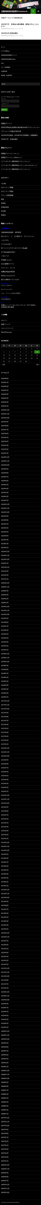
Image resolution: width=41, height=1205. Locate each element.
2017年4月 (5, 732)
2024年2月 (5, 496)
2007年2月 (5, 1157)
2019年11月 (5, 610)
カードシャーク (6, 289)
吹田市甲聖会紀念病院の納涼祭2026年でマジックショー (20, 127)
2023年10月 (5, 512)
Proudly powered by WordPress (10, 1202)
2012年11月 (5, 937)
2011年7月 (5, 984)
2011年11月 (5, 972)
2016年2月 (5, 787)
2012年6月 (5, 945)
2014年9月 (5, 854)
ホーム (3, 47)
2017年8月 (5, 717)
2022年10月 (5, 559)
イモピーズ (5, 256)
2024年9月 (5, 469)
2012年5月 (5, 949)
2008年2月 (5, 1110)
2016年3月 (5, 783)
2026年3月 (5, 398)
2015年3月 (5, 831)
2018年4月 (5, 685)
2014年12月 (5, 842)
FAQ (2, 63)
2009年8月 (5, 1047)
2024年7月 (5, 477)
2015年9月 (5, 807)
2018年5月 (5, 681)
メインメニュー (38, 11)
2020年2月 (5, 599)
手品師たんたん (6, 260)
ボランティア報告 (7, 191)
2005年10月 (5, 1192)
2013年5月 (5, 917)
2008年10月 (5, 1078)
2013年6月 (5, 913)
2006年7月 (5, 1181)
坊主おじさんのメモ (8, 275)
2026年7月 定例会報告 (9, 139)
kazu (12, 28)
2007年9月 (5, 1129)
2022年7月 (5, 563)
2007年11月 (5, 1122)
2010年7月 (5, 1007)
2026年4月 (5, 394)
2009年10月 (5, 1039)
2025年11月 (5, 414)
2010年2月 (5, 1023)
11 (37, 352)
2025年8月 (5, 426)
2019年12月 (5, 606)
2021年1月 (5, 579)
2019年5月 (5, 634)
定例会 (3, 203)
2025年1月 (5, 453)
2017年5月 (5, 728)
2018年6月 (5, 677)
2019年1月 (5, 650)
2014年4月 (5, 874)
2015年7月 (5, 815)
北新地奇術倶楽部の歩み (8, 59)
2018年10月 (5, 661)
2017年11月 (5, 705)
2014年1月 (5, 886)
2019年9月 (5, 618)
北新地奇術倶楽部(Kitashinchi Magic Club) (16, 11)
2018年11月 (5, 658)
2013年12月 (5, 890)
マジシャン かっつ (8, 268)
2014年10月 (5, 850)
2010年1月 (5, 1027)
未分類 (3, 211)
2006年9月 (5, 1173)
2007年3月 (5, 1153)
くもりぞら (5, 240)
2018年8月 (5, 669)
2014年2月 (5, 882)
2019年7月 (5, 626)
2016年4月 (5, 779)
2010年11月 (5, 996)
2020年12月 (5, 583)
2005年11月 (5, 1188)
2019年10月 (5, 614)
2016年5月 (5, 775)
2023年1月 (5, 547)
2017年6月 (5, 724)
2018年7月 (5, 673)
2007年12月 (5, 1118)
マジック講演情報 (7, 195)
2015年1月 (5, 838)
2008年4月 (5, 1102)
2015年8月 (5, 811)
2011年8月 (5, 980)
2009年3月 (5, 1059)
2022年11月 (5, 555)
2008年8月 (5, 1086)
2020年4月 (5, 591)
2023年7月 (5, 524)
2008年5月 (5, 1098)
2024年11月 (5, 461)
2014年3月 (5, 878)
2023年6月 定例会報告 (9, 33)
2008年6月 (5, 1094)
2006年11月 (5, 1169)
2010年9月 (5, 1004)
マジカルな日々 (6, 244)
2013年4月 (5, 921)
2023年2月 (5, 544)
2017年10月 (5, 709)
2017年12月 (5, 701)
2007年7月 (5, 1137)
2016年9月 (5, 760)
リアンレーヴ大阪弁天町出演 (11, 131)
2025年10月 (5, 418)
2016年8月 (5, 764)
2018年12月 (5, 654)
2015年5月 (5, 823)
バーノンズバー (6, 285)
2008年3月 (5, 1106)
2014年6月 (5, 866)
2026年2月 (5, 402)
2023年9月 (5, 516)
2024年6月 (5, 481)
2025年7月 (5, 429)
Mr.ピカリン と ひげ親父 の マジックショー (17, 236)
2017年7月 (5, 720)
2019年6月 (5, 630)
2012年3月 (5, 956)
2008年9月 (5, 1082)
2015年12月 (5, 795)
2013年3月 (5, 925)
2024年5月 (5, 485)
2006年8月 (5, 1177)
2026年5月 (5, 390)
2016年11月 (5, 752)
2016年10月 (5, 756)
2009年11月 (5, 1035)
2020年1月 (5, 602)
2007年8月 (5, 1133)
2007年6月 (5, 1141)
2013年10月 (5, 897)
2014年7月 (5, 862)
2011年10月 (5, 976)
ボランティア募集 (7, 187)
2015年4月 (5, 827)
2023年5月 (5, 532)
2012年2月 (5, 960)
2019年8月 (5, 622)
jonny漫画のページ (7, 264)
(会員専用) (4, 71)
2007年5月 (5, 1145)
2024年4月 (5, 488)
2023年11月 (5, 508)
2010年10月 (5, 1000)
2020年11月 (5, 587)
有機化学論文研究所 (8, 272)
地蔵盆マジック (6, 123)
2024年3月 (5, 492)
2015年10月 (5, 803)
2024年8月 (5, 473)
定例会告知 (5, 207)
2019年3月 (5, 642)
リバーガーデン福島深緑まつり (12, 161)
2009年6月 (5, 1055)
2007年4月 (5, 1149)
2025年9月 (5, 422)
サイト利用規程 (5, 67)
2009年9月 (5, 1043)
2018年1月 (5, 697)
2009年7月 (5, 1051)
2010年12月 (5, 992)
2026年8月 (5, 378)
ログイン (4, 320)
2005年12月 (5, 1184)
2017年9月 (5, 713)
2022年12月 (5, 551)
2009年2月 (5, 1063)
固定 (2, 199)
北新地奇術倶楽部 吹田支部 (11, 232)
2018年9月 (5, 665)
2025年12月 (5, 410)
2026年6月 (5, 386)
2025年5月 (5, 437)
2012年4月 (5, 952)
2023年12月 (5, 504)
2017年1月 (5, 744)
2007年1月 (5, 1161)
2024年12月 (5, 457)
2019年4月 (5, 638)
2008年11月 (5, 1074)
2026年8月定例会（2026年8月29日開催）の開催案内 (19, 135)
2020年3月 (5, 595)
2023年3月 (5, 540)
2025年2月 (5, 449)
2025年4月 (5, 441)
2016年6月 (5, 772)
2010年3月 (5, 1019)
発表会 (3, 215)
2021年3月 (5, 575)
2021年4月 (5, 571)
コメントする (19, 28)
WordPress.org (6, 332)
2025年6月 (5, 433)
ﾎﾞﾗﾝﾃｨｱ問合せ (5, 51)
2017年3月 (5, 736)
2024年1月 (5, 500)
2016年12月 (5, 748)
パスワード (5, 104)
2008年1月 (5, 1114)
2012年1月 (5, 964)
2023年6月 (5, 528)
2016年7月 (5, 768)
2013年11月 (5, 893)
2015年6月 (5, 819)
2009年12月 (5, 1031)
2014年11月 (5, 846)
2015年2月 (5, 834)
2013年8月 (5, 905)
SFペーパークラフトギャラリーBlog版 (14, 248)
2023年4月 (5, 536)
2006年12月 (5, 1165)
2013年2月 (5, 929)
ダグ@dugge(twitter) (8, 252)
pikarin (16, 157)
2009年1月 (5, 1066)
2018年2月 (5, 693)
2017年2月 (5, 740)
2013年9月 (5, 901)
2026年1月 (5, 406)
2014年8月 (5, 858)
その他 (3, 183)
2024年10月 (5, 465)
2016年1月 (5, 791)
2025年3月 (5, 445)
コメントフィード (7, 328)
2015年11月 (5, 799)
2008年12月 (5, 1070)
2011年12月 (5, 968)
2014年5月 (5, 870)
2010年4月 (5, 1015)
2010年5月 (5, 1011)
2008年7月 (5, 1090)
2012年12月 (5, 933)
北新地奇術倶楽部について (9, 55)
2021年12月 (5, 567)
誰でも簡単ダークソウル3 (10, 279)
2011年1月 (5, 988)
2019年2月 (5, 646)
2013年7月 (5, 909)
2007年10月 (5, 1125)
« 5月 (3, 364)
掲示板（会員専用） (7, 75)
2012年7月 (5, 941)
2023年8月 (5, 520)
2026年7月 (5, 382)
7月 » (37, 364)
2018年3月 (5, 689)
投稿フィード (5, 324)
